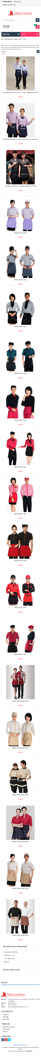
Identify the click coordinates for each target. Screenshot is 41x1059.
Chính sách (6, 1029)
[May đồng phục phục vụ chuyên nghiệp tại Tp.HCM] (20, 167)
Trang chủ (6, 1014)
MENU (23, 34)
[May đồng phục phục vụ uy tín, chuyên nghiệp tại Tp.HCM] (20, 73)
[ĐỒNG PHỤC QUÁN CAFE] (20, 682)
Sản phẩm (6, 1019)
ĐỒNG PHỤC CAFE (20, 233)
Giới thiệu (6, 1017)
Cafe (24, 39)
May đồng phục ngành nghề (12, 39)
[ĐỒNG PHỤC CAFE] (20, 214)
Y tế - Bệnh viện (9, 958)
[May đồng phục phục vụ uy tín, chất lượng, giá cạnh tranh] (20, 120)
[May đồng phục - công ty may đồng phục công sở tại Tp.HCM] (20, 11)
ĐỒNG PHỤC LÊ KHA (20, 1045)
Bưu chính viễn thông (11, 952)
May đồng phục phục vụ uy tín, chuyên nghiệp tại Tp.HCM (20, 92)
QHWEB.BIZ (28, 1051)
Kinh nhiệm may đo (9, 1027)
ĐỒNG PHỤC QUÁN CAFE (20, 701)
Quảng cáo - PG (9, 955)
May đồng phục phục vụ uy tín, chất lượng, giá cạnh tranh (20, 139)
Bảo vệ (7, 962)
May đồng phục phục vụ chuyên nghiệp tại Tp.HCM (20, 186)
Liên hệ (18, 1)
